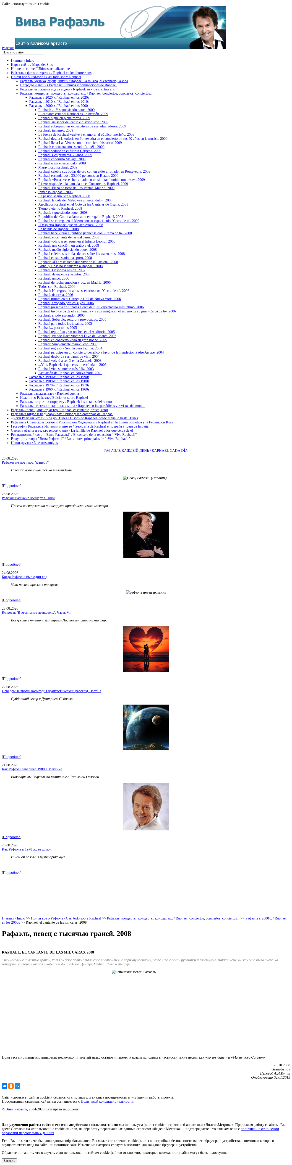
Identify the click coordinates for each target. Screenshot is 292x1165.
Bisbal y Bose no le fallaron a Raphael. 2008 (70, 266)
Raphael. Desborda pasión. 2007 (61, 270)
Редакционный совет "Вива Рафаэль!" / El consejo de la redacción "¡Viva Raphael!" (74, 434)
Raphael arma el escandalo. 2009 (62, 163)
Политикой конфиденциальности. (107, 1101)
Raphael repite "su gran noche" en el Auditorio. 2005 (76, 332)
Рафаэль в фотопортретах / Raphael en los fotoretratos (51, 73)
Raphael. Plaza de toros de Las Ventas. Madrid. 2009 (76, 188)
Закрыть (9, 1160)
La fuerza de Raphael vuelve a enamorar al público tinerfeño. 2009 (86, 134)
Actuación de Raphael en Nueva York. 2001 (70, 373)
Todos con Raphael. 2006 (56, 286)
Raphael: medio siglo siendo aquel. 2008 (67, 249)
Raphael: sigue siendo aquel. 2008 (63, 212)
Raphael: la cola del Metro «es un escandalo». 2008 (75, 200)
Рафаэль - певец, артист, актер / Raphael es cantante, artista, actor (59, 410)
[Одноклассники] (11, 1086)
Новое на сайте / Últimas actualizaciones (41, 69)
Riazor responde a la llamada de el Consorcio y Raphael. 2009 (83, 184)
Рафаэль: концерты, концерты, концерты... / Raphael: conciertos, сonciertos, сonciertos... (86, 93)
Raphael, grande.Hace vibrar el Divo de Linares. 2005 (77, 336)
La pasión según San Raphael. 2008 (64, 196)
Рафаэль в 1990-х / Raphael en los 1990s (59, 377)
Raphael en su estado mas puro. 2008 (65, 258)
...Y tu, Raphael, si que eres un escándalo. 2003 (72, 365)
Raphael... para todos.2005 (57, 328)
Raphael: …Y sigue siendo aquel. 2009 (66, 110)
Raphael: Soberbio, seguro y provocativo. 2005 (72, 319)
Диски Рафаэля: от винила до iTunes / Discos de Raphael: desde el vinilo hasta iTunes (74, 418)
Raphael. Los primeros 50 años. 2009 (65, 155)
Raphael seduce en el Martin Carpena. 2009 (69, 151)
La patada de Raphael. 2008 (58, 229)
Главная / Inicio (22, 60)
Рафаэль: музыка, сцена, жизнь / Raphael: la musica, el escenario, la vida (74, 81)
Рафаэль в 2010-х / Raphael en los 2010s (59, 101)
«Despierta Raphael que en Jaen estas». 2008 (70, 225)
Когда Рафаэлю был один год (24, 577)
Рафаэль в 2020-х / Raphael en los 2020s (59, 97)
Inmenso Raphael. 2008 (55, 192)
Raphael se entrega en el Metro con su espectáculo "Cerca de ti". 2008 (88, 221)
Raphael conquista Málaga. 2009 (62, 159)
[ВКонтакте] (4, 1086)
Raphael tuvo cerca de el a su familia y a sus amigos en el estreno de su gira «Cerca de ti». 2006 (107, 311)
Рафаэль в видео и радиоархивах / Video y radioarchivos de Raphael (62, 414)
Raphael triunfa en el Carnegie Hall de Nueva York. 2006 (79, 299)
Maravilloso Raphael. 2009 (57, 167)
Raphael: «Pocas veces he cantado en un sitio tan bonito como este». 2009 (91, 180)
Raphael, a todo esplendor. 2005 (61, 315)
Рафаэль (8, 48)
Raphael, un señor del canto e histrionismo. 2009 (73, 122)
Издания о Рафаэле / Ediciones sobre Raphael (54, 397)
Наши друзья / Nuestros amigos (34, 443)
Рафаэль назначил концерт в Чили (28, 498)
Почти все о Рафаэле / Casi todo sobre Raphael (46, 77)
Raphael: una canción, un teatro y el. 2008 (68, 245)
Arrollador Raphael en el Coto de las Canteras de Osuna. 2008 (83, 204)
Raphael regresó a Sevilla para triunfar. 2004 (70, 348)
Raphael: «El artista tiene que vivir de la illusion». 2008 (78, 262)
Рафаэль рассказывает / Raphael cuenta (49, 393)
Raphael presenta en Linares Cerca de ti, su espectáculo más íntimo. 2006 (91, 307)
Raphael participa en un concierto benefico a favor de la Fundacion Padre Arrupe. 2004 (101, 352)
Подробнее (11, 486)
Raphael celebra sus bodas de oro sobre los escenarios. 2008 (81, 254)
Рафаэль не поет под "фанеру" (25, 462)
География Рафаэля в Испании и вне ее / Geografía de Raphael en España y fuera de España (80, 426)
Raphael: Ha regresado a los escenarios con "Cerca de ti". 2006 (83, 291)
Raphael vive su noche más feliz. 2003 (66, 369)
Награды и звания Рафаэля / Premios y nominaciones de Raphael (68, 85)
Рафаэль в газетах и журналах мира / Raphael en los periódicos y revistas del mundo (82, 406)
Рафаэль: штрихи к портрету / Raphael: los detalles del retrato (66, 402)
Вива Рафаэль (16, 1109)
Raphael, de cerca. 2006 (55, 295)
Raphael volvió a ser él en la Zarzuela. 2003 (70, 360)
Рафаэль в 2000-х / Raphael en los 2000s (59, 106)
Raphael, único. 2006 (53, 278)
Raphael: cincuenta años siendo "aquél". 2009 (71, 147)
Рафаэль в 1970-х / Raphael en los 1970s (59, 385)
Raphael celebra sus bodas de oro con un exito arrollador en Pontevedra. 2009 (94, 171)
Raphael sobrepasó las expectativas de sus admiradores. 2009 (82, 126)
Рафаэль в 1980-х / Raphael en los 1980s (59, 381)
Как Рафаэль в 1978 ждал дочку (26, 849)
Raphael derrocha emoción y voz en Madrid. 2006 (74, 282)
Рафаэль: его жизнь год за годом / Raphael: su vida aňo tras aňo (67, 89)
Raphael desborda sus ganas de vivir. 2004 (68, 356)
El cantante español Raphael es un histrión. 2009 (73, 114)
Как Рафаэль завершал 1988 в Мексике (32, 769)
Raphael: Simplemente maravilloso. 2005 (67, 344)
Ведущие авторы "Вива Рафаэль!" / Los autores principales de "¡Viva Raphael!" (70, 439)
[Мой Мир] (17, 1086)
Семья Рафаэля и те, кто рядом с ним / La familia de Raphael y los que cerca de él (72, 430)
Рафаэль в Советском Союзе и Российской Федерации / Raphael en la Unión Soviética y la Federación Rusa (92, 422)
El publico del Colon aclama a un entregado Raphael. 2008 (80, 217)
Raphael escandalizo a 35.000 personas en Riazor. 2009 (78, 175)
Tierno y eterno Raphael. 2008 (60, 208)
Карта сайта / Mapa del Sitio (32, 64)
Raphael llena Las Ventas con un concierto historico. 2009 (80, 143)
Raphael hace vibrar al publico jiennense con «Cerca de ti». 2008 (85, 233)
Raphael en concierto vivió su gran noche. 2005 (72, 340)
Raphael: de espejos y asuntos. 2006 (64, 274)
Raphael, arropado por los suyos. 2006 (66, 303)
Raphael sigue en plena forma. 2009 (64, 118)
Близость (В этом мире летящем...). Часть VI (36, 612)
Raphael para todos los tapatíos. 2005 (65, 323)
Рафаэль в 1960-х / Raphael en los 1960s (59, 389)
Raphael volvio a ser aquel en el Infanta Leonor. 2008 (76, 241)
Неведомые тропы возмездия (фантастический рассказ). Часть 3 (51, 691)
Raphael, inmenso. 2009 (55, 130)
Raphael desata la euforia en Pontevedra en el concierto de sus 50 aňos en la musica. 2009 (102, 138)
